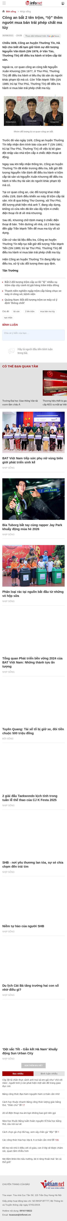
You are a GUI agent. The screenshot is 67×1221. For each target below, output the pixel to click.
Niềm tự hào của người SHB (23, 926)
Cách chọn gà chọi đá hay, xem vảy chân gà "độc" (28, 1131)
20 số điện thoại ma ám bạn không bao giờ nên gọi (29, 1112)
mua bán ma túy (47, 311)
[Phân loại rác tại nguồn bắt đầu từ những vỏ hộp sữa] (33, 566)
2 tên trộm (29, 311)
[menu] (4, 3)
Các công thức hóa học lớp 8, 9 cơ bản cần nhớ (26, 1139)
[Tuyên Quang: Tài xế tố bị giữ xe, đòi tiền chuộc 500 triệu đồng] (33, 703)
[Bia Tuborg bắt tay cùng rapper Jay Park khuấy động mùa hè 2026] (33, 499)
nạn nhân (8, 317)
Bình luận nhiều (49, 1073)
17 (23, 1105)
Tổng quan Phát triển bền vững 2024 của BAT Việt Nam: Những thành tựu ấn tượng (32, 662)
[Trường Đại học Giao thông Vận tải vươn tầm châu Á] (21, 383)
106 (56, 1139)
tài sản (16, 311)
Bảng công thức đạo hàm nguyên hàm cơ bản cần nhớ (31, 1093)
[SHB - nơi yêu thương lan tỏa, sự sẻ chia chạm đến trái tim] (33, 837)
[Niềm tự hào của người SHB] (33, 900)
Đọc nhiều (18, 1073)
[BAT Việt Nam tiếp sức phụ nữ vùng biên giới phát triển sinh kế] (33, 432)
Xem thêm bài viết (33, 1065)
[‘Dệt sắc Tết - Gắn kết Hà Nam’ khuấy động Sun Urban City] (33, 1023)
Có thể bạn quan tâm (20, 366)
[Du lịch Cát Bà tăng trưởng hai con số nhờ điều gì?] (33, 960)
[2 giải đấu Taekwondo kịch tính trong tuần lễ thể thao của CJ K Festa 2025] (33, 770)
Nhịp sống (25, 11)
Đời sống (11, 11)
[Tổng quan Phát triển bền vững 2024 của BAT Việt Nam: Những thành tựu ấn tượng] (33, 632)
